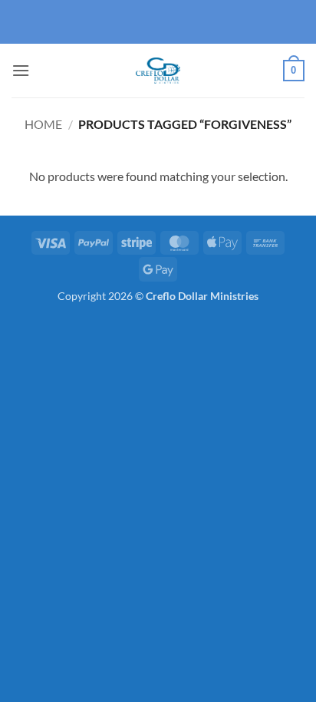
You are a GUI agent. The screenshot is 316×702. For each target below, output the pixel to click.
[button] (21, 70)
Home (43, 124)
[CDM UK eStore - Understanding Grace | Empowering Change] (158, 70)
